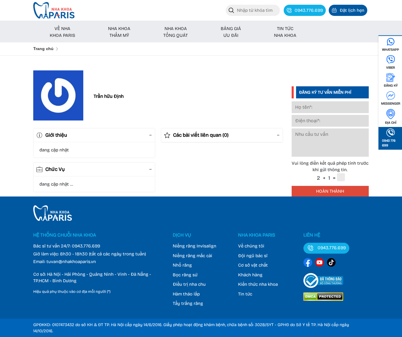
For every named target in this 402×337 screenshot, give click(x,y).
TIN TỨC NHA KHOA (285, 32)
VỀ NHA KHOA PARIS (62, 32)
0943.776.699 (86, 246)
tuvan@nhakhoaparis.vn (71, 261)
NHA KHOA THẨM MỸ (119, 32)
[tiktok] (331, 263)
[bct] (323, 289)
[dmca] (323, 301)
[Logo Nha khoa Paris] (52, 219)
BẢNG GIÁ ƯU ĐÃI (231, 32)
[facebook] (307, 263)
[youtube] (319, 263)
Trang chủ (43, 48)
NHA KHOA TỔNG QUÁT (175, 32)
